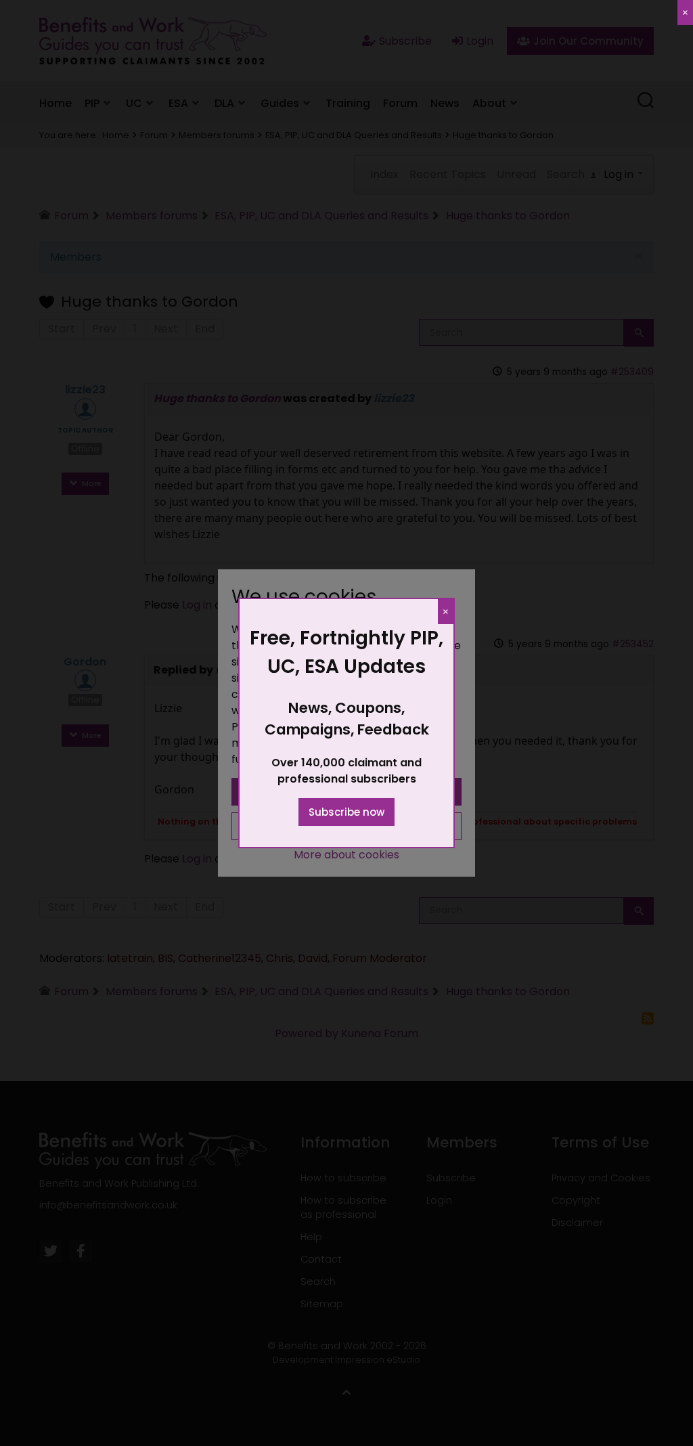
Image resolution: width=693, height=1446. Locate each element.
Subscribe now (346, 812)
